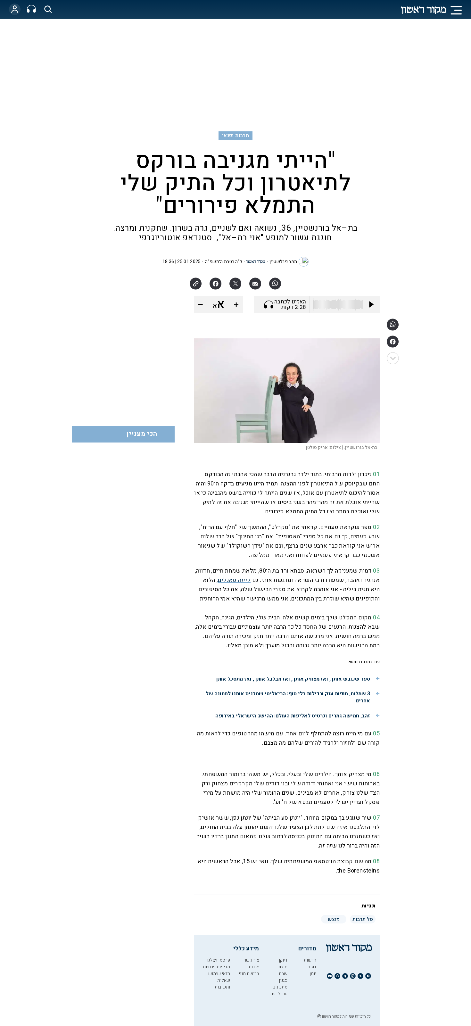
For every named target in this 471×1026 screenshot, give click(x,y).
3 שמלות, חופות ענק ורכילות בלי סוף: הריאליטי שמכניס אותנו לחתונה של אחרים (288, 697)
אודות (254, 967)
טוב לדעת (278, 993)
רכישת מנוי (249, 973)
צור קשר (251, 960)
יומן (313, 973)
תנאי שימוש (219, 973)
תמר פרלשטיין (283, 261)
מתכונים (280, 987)
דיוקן (283, 960)
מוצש (282, 967)
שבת (283, 973)
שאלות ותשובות (222, 983)
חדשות (310, 960)
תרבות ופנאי (235, 135)
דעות (311, 967)
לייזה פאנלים (234, 580)
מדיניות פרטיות (216, 967)
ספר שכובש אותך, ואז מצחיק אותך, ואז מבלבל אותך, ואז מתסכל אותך (292, 679)
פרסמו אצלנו (218, 960)
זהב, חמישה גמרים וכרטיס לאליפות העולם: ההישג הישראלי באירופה (292, 716)
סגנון (283, 980)
